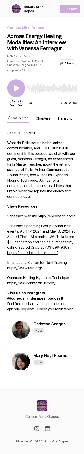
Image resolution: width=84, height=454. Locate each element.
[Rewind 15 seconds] (12, 103)
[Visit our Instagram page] (36, 428)
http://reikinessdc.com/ (56, 216)
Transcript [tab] (65, 118)
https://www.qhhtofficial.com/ (31, 283)
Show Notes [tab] (18, 118)
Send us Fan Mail (21, 133)
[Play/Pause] (16, 88)
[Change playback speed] (30, 103)
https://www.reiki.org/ (24, 268)
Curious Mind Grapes (33, 9)
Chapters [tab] (43, 118)
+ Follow (70, 9)
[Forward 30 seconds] (20, 103)
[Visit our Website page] (47, 428)
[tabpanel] (42, 223)
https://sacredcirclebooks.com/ (32, 252)
